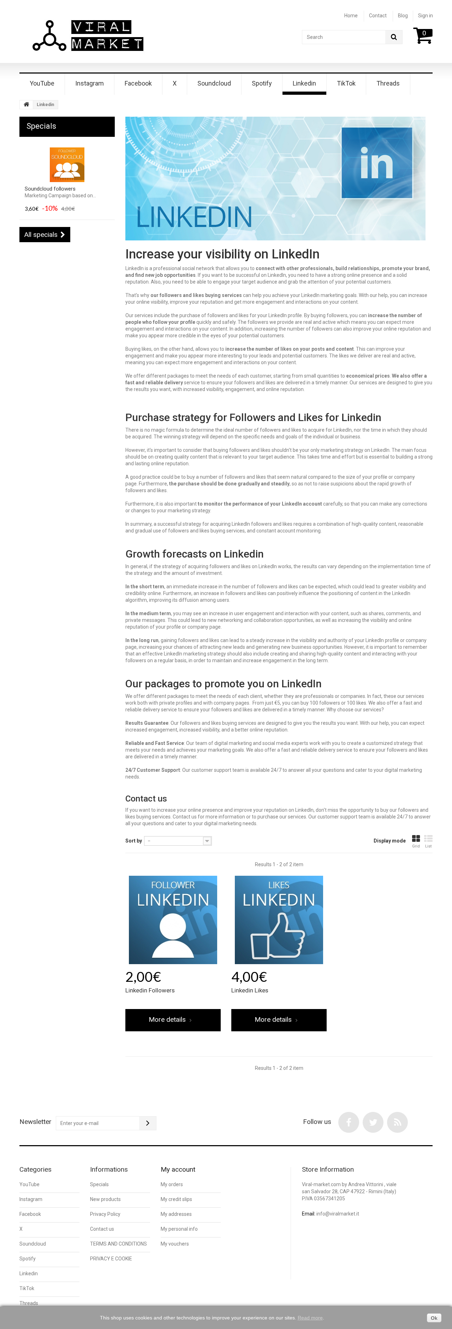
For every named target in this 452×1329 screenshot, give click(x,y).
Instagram (89, 83)
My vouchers (175, 1244)
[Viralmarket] (88, 37)
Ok (434, 1318)
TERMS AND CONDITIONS (118, 1244)
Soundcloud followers (50, 189)
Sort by (133, 841)
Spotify (262, 83)
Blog (403, 15)
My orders (172, 1184)
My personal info (179, 1229)
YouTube (42, 83)
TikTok (346, 83)
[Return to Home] (26, 104)
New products (105, 1199)
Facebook (138, 83)
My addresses (176, 1214)
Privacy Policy (105, 1214)
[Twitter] (373, 1122)
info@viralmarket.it (337, 1214)
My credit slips (176, 1199)
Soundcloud (214, 83)
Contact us (102, 1229)
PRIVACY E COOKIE (111, 1258)
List (428, 846)
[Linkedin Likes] (279, 920)
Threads (388, 83)
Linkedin (304, 83)
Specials (41, 126)
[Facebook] (348, 1122)
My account (178, 1169)
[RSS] (397, 1122)
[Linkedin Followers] (173, 920)
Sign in (425, 15)
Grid (416, 846)
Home (351, 15)
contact (378, 15)
